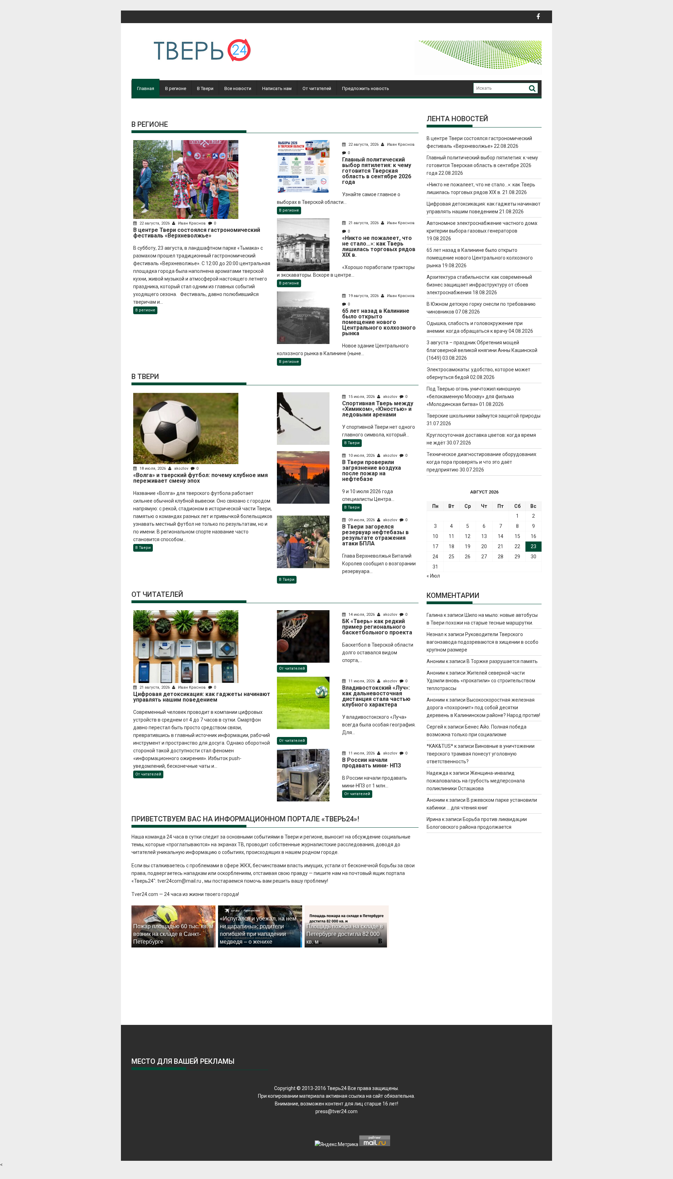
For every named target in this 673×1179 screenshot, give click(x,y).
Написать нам (277, 88)
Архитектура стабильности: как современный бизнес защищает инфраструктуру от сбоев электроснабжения (479, 284)
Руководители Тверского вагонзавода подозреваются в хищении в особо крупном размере (482, 642)
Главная (145, 88)
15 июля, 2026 (361, 396)
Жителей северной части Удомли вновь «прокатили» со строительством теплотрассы (481, 680)
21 (500, 546)
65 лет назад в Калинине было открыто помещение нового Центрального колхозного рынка (480, 257)
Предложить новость (365, 88)
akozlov (181, 468)
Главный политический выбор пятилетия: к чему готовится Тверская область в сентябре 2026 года (482, 165)
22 (517, 546)
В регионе (175, 88)
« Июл (433, 576)
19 (467, 546)
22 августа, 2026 (154, 223)
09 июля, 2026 (361, 520)
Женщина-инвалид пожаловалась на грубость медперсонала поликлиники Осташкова (476, 780)
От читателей (316, 88)
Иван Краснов (192, 223)
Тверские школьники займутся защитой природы (484, 416)
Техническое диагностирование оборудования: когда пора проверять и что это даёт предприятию (482, 462)
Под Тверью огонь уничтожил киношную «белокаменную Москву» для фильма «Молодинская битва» (474, 396)
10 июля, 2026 (361, 455)
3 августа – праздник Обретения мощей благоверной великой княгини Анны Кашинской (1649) (482, 350)
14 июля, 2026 (361, 614)
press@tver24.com (336, 1111)
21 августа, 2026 (363, 223)
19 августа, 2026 (363, 296)
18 (451, 546)
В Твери (205, 88)
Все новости (237, 88)
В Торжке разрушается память (502, 661)
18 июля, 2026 (152, 468)
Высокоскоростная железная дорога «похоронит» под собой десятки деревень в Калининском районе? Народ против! (483, 707)
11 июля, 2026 (361, 681)
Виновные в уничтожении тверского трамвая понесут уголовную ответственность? (481, 753)
